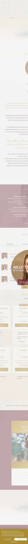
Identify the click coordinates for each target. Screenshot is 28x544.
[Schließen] (26, 531)
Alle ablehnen (8, 539)
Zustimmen (20, 539)
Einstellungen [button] (14, 541)
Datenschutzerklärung (19, 535)
